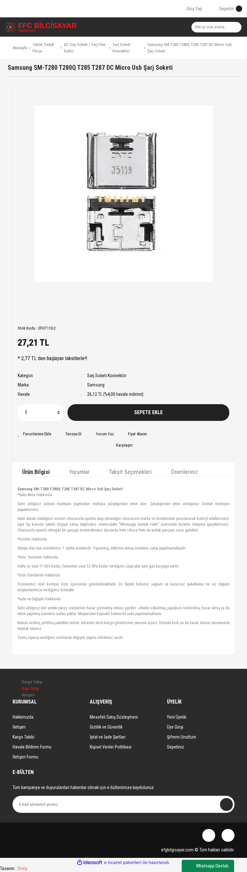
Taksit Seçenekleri (130, 471)
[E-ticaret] (123, 863)
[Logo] (41, 27)
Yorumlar (79, 471)
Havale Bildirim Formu (32, 746)
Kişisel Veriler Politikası (111, 746)
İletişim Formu (25, 756)
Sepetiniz (175, 746)
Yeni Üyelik (176, 717)
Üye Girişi (175, 727)
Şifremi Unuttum (181, 737)
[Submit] (226, 804)
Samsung (96, 384)
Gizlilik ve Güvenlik (106, 727)
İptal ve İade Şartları (107, 737)
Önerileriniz (184, 471)
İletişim (19, 727)
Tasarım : (14, 868)
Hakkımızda (23, 717)
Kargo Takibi (23, 737)
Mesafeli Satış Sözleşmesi (114, 717)
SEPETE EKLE (148, 412)
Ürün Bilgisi (36, 471)
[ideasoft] (90, 863)
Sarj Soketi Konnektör (106, 375)
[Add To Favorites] (34, 434)
